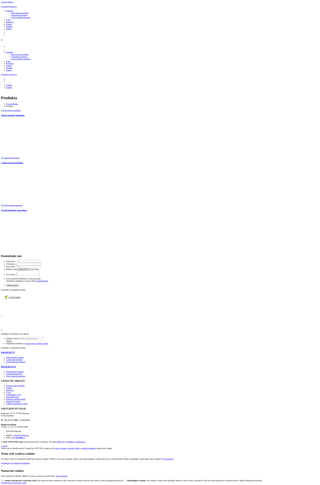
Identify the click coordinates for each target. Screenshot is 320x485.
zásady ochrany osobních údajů (67, 448)
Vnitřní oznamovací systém (17, 404)
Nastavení (17, 463)
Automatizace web (13, 395)
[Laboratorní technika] (10, 158)
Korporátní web (12, 397)
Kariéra (9, 24)
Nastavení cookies (13, 401)
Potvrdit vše (6, 483)
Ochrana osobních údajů (15, 399)
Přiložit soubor (12, 269)
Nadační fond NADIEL (15, 386)
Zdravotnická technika (20, 13)
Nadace (9, 29)
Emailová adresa (13, 338)
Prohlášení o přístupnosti (75, 442)
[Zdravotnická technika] (11, 110)
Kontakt (9, 26)
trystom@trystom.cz (21, 435)
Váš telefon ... (11, 264)
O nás (8, 20)
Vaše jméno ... (12, 261)
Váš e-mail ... (12, 267)
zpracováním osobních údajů (36, 343)
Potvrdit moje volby (18, 483)
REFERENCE (8, 366)
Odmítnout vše (7, 463)
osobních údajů (42, 281)
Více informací (168, 459)
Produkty (9, 11)
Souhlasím (26, 463)
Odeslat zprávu (12, 285)
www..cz (18, 438)
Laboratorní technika (19, 15)
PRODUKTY (8, 352)
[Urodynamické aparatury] (12, 205)
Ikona (9, 341)
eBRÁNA (61, 442)
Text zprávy (11, 274)
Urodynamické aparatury (21, 17)
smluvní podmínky (88, 448)
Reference (10, 22)
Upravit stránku (7, 2)
